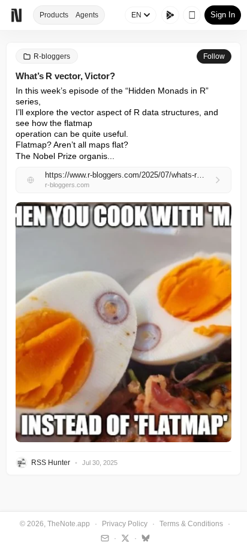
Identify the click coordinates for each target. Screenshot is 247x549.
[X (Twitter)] (123, 537)
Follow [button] (214, 56)
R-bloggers (52, 56)
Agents (87, 15)
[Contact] (103, 537)
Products (54, 15)
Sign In (222, 14)
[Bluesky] (144, 537)
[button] (123, 322)
